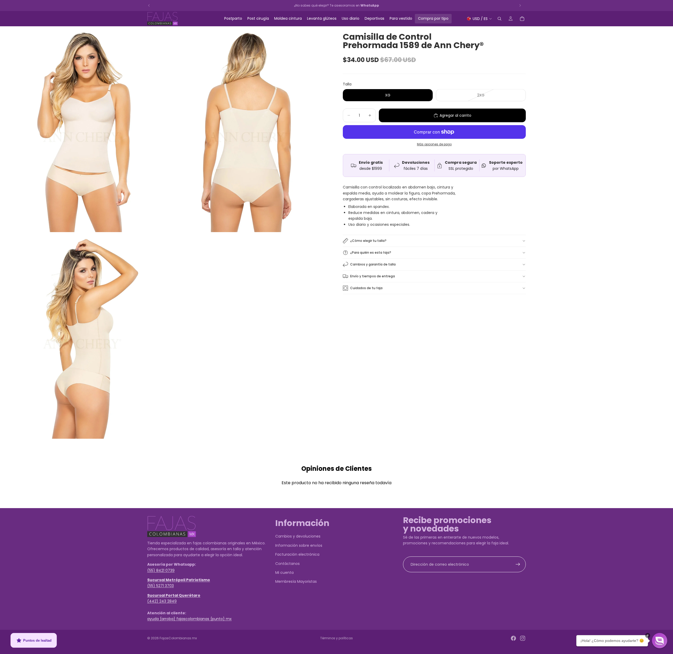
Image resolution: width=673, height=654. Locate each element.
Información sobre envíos (298, 545)
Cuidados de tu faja (366, 288)
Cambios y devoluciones (297, 536)
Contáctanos (287, 563)
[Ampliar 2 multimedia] (248, 129)
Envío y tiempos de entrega (372, 276)
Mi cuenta (284, 572)
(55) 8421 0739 (161, 570)
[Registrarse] (517, 564)
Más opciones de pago (434, 144)
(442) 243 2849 (162, 601)
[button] (659, 640)
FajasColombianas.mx (178, 638)
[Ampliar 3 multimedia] (82, 336)
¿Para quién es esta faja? (370, 252)
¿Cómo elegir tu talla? (368, 240)
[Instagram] (522, 638)
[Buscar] (499, 18)
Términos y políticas (336, 638)
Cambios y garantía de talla (373, 264)
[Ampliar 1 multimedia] (82, 129)
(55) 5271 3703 (160, 586)
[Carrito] (522, 18)
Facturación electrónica (297, 554)
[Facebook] (513, 638)
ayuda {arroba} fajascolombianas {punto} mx (189, 619)
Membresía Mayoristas (296, 581)
